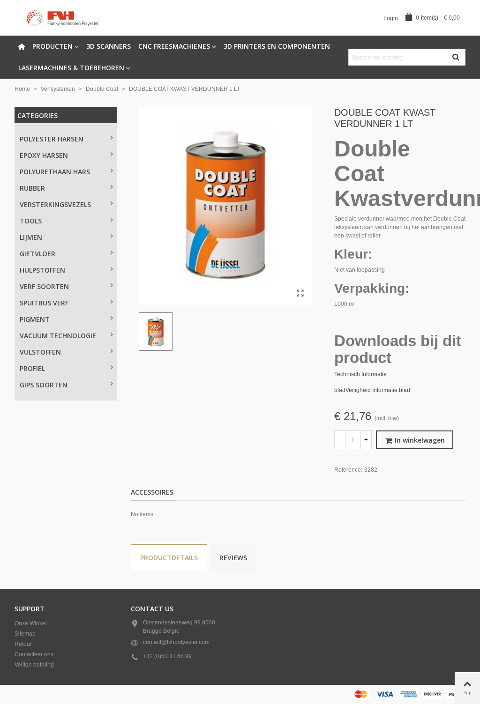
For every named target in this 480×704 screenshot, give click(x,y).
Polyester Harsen (51, 138)
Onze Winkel (31, 623)
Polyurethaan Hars (55, 171)
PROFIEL (32, 368)
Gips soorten (44, 384)
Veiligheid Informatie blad (377, 390)
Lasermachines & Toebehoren (71, 67)
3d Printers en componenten (277, 46)
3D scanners (108, 46)
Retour (23, 644)
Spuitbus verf (44, 302)
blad (339, 390)
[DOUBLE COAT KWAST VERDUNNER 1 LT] (300, 293)
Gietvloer (37, 253)
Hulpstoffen (42, 270)
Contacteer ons (34, 654)
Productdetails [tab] (169, 557)
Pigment (35, 319)
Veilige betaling (34, 664)
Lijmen (31, 237)
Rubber (32, 188)
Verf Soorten (44, 286)
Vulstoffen (40, 352)
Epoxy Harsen (44, 155)
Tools (31, 220)
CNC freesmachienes (174, 46)
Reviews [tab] (233, 557)
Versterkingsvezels (55, 204)
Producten (52, 46)
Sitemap (25, 633)
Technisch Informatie (360, 374)
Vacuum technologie (58, 335)
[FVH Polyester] (66, 18)
